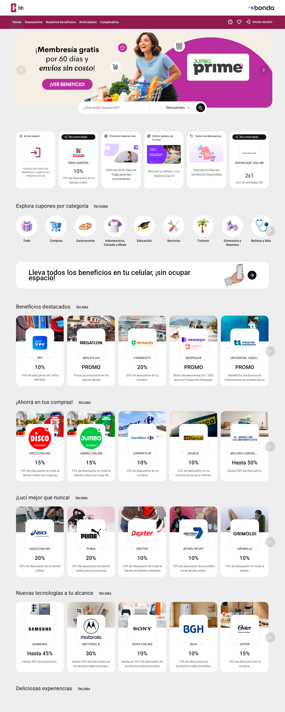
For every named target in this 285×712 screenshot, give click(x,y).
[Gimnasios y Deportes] (232, 233)
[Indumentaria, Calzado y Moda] (114, 233)
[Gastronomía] (85, 233)
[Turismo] (203, 233)
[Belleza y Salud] (261, 233)
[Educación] (144, 233)
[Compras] (56, 233)
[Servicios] (173, 233)
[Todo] (26, 233)
